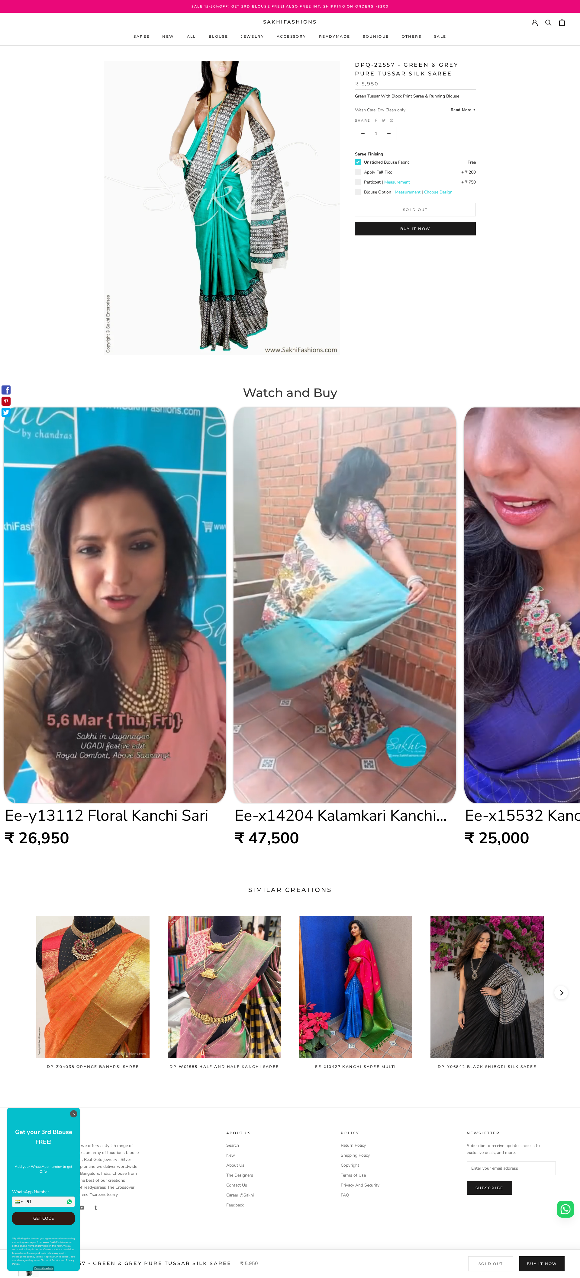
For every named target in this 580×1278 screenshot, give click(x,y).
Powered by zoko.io (43, 1268)
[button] (18, 1202)
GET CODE (43, 1218)
